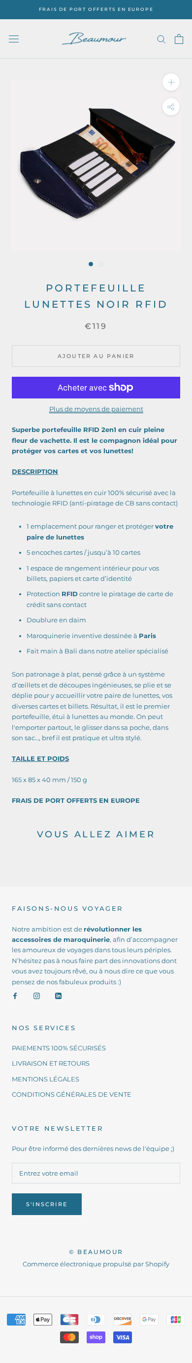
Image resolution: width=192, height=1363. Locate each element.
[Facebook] (15, 996)
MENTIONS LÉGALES (45, 1079)
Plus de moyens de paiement (96, 409)
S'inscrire (46, 1204)
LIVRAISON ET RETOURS (51, 1063)
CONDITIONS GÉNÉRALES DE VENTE (71, 1094)
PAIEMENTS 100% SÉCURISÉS (59, 1048)
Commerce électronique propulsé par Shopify (96, 1264)
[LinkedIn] (58, 996)
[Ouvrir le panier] (179, 39)
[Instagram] (36, 996)
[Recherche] (161, 39)
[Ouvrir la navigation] (14, 39)
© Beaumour (96, 1251)
